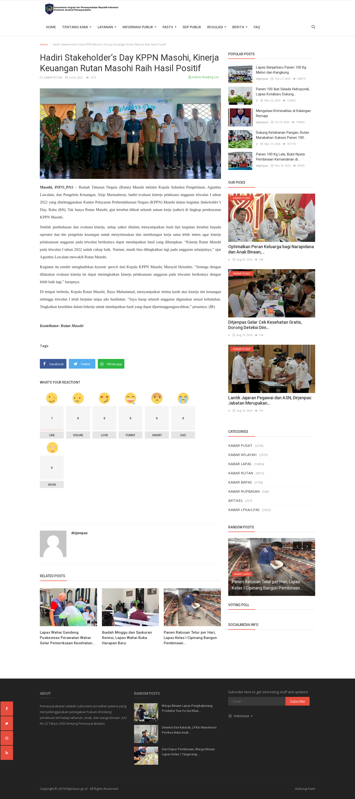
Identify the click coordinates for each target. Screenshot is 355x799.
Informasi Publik (138, 27)
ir (257, 100)
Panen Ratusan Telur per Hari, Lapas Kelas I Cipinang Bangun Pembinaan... (190, 637)
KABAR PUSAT (240, 445)
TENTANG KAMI (75, 27)
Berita (238, 27)
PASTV (168, 27)
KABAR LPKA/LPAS (244, 509)
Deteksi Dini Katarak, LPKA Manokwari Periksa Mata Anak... (189, 730)
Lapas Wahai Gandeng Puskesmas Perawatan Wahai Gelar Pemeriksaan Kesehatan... (67, 637)
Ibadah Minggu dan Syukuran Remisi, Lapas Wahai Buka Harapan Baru (127, 637)
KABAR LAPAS (239, 463)
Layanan (106, 27)
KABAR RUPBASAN (244, 491)
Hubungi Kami (305, 788)
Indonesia (242, 716)
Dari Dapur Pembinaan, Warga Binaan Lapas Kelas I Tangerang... (188, 751)
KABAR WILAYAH (242, 454)
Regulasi (215, 27)
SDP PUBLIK (192, 27)
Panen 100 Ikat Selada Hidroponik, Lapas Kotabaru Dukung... (283, 91)
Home (51, 27)
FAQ (257, 27)
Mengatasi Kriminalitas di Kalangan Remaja (283, 113)
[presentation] (297, 546)
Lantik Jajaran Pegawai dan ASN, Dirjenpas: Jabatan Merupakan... (270, 400)
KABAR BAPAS (240, 482)
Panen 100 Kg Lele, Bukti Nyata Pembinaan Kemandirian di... (280, 156)
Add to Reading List (205, 77)
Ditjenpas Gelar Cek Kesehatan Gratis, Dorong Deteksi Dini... (265, 325)
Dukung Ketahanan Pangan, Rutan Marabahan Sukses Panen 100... (282, 135)
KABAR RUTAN (53, 77)
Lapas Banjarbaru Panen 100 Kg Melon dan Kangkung (281, 70)
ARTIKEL (235, 500)
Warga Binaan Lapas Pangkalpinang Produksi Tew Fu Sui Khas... (187, 708)
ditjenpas (79, 533)
